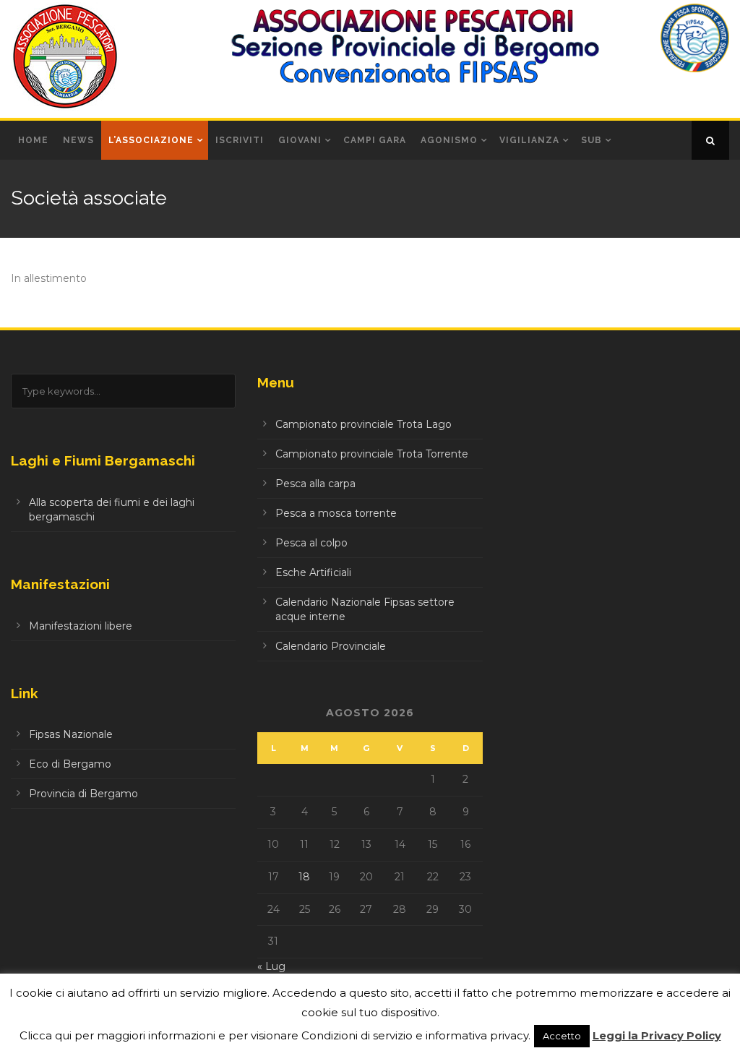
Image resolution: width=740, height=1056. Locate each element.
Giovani (300, 140)
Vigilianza (529, 140)
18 (304, 876)
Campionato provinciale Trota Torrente (371, 453)
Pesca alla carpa (315, 483)
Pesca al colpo (311, 542)
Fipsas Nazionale (71, 734)
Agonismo (449, 140)
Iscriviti (239, 140)
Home (33, 140)
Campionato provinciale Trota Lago (363, 424)
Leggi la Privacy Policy (657, 1035)
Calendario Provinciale (330, 646)
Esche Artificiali (313, 572)
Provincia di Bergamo (83, 793)
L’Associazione (151, 140)
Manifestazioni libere (80, 625)
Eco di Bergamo (70, 763)
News (78, 140)
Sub (591, 140)
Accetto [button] (562, 1036)
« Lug (271, 966)
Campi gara (374, 140)
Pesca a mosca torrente (336, 513)
